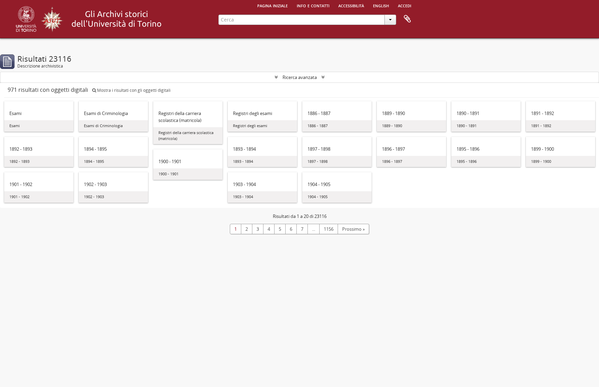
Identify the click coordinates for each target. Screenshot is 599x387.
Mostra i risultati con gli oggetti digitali (133, 90)
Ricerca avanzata (299, 77)
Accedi (404, 5)
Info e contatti (313, 5)
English (381, 5)
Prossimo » (353, 229)
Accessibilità (351, 5)
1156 (328, 229)
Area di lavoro (407, 19)
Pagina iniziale (272, 5)
